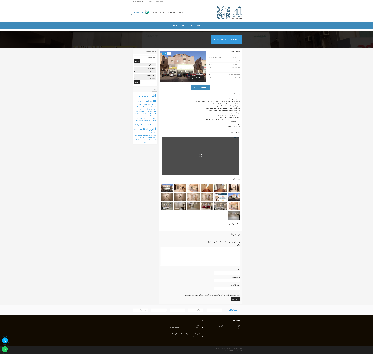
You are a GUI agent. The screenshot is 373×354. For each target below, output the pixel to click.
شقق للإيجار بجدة (146, 135)
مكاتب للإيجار (137, 139)
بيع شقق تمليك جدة (140, 111)
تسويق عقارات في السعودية (149, 118)
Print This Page (200, 87)
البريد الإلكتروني (235, 277)
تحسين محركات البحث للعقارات (149, 115)
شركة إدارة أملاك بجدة (148, 132)
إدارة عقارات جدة (152, 109)
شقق (198, 25)
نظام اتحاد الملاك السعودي (150, 142)
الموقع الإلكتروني (235, 285)
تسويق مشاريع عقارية (147, 120)
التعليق (238, 245)
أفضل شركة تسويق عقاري (150, 106)
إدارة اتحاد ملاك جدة (139, 106)
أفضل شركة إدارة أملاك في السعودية (145, 104)
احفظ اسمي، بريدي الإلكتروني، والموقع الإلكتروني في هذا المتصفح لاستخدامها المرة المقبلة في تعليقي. (212, 295)
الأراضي (175, 25)
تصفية (137, 82)
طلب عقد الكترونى (138, 12)
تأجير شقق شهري (147, 113)
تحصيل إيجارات (138, 115)
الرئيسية (180, 12)
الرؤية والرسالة (171, 12)
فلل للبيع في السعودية (145, 139)
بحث (136, 61)
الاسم (238, 269)
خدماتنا (162, 12)
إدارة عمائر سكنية (144, 109)
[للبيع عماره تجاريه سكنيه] (234, 187)
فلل (183, 25)
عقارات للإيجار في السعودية (147, 137)
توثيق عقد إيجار (138, 120)
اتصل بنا (155, 12)
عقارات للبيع (138, 137)
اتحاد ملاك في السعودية (151, 111)
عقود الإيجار (153, 139)
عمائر (190, 25)
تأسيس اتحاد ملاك (139, 113)
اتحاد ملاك (137, 109)
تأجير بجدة (153, 113)
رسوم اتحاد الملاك (152, 124)
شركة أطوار (145, 124)
